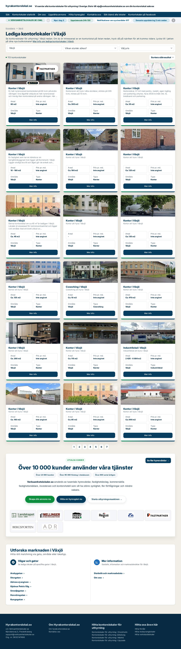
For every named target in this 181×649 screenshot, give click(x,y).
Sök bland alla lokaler (115, 14)
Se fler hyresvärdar (158, 460)
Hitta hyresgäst (77, 14)
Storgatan (15, 577)
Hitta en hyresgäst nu (71, 499)
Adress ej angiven (19, 582)
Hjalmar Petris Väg (19, 586)
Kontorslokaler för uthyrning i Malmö (108, 637)
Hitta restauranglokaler (145, 631)
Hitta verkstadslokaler (144, 634)
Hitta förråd (140, 629)
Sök (8, 14)
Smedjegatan (17, 590)
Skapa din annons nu (40, 499)
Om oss (42, 14)
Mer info (33, 120)
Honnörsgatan (17, 595)
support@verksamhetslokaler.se (20, 634)
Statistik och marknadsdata (108, 573)
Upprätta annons (57, 14)
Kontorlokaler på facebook (142, 14)
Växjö (20, 28)
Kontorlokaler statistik (23, 14)
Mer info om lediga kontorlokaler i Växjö (53, 41)
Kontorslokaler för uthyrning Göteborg (108, 635)
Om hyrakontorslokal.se (59, 629)
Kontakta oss (94, 14)
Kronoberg (10, 28)
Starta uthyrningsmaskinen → (107, 499)
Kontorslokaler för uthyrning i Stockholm (109, 632)
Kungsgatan (16, 599)
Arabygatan (16, 573)
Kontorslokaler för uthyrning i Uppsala (108, 640)
